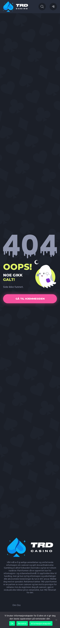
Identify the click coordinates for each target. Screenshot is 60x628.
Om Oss (16, 605)
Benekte (22, 623)
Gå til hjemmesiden (30, 298)
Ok (12, 623)
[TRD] (15, 6)
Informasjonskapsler (41, 623)
